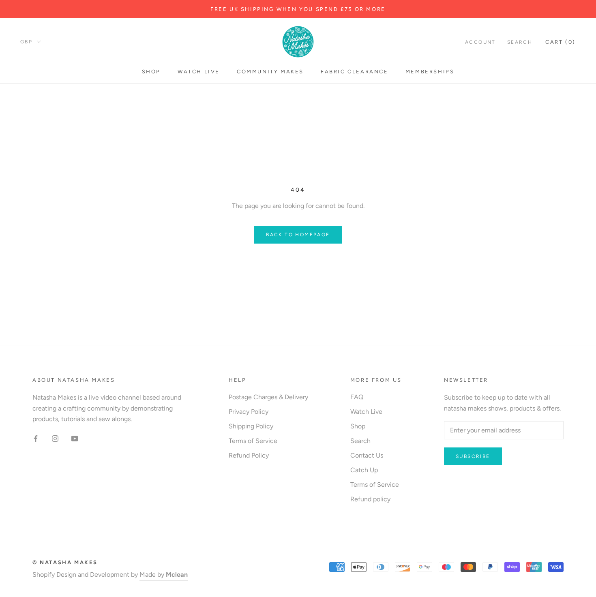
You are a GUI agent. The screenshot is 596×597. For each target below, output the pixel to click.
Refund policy (370, 499)
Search (519, 42)
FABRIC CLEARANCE (354, 71)
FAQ (356, 397)
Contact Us (366, 455)
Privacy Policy (248, 411)
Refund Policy (249, 455)
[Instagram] (55, 438)
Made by (163, 574)
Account (480, 42)
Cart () (560, 42)
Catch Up (364, 470)
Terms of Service (253, 441)
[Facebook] (35, 438)
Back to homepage (298, 235)
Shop (151, 71)
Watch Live (199, 71)
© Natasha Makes (65, 562)
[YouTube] (74, 438)
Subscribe (473, 456)
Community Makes (270, 71)
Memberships (430, 71)
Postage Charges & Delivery (268, 397)
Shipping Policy (251, 426)
